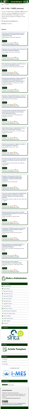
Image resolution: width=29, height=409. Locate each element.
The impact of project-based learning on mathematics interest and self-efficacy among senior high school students (14, 160)
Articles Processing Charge (9, 313)
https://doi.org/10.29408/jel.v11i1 (11, 21)
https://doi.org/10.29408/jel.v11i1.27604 (10, 153)
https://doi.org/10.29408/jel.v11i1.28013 (10, 239)
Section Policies (6, 288)
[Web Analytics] (5, 384)
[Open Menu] (1, 1)
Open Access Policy (7, 298)
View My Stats (11, 384)
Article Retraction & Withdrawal (10, 310)
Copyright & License (7, 303)
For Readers (4, 359)
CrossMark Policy (7, 306)
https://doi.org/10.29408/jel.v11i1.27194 (10, 91)
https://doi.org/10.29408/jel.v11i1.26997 (10, 73)
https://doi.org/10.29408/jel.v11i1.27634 (10, 188)
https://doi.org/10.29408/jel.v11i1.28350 (10, 256)
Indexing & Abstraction (8, 318)
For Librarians (5, 364)
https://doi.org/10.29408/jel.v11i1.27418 (10, 123)
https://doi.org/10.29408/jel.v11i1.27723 (10, 223)
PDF (5, 41)
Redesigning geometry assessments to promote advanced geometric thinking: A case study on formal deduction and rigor (14, 213)
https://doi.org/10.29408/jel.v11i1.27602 (10, 139)
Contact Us (5, 323)
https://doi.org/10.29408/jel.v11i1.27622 (10, 171)
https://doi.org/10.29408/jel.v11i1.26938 (10, 59)
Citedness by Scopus (7, 308)
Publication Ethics (7, 301)
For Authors (4, 361)
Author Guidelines (7, 315)
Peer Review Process (8, 293)
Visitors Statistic (7, 320)
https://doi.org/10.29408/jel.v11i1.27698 (10, 207)
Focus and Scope (7, 286)
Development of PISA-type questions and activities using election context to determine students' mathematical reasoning (14, 229)
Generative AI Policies (8, 296)
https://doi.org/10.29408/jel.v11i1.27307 (10, 105)
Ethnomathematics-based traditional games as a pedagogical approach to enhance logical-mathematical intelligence (13, 245)
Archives (7, 4)
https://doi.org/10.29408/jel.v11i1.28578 (10, 271)
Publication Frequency (8, 291)
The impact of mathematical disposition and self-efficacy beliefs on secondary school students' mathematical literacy (13, 34)
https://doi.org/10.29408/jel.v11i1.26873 (10, 44)
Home (2, 4)
